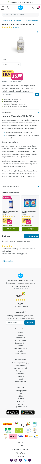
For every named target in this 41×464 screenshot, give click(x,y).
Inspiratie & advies (20, 407)
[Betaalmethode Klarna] (13, 436)
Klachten (20, 376)
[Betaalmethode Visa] (21, 436)
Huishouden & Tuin (20, 348)
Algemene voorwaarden (20, 449)
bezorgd (11, 102)
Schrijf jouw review (32, 236)
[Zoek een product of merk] (4, 15)
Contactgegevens (21, 391)
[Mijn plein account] (7, 8)
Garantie (20, 379)
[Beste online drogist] (35, 430)
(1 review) (16, 27)
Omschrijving (7, 112)
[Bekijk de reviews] (7, 27)
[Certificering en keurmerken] (19, 430)
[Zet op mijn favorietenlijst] (37, 32)
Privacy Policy (20, 453)
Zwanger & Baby (20, 343)
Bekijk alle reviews (7, 261)
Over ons (20, 401)
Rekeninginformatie (20, 368)
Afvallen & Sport (20, 354)
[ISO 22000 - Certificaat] (28, 430)
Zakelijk (20, 393)
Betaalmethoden (20, 365)
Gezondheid (20, 338)
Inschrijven (29, 322)
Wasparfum (17, 20)
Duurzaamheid (20, 381)
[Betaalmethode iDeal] (31, 436)
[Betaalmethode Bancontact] (35, 436)
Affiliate (20, 396)
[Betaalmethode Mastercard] (26, 436)
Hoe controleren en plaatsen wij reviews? (16, 241)
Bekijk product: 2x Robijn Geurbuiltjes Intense (30, 214)
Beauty (20, 335)
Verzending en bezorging (20, 363)
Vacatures (20, 399)
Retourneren (20, 373)
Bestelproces (20, 371)
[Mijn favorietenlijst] (33, 8)
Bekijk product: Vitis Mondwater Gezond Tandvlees (11, 214)
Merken (20, 404)
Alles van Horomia (32, 20)
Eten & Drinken (20, 340)
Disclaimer (20, 456)
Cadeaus (20, 346)
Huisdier (21, 351)
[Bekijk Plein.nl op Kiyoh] (26, 424)
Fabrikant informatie (10, 186)
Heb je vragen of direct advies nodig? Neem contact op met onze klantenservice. (20, 281)
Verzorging (20, 332)
